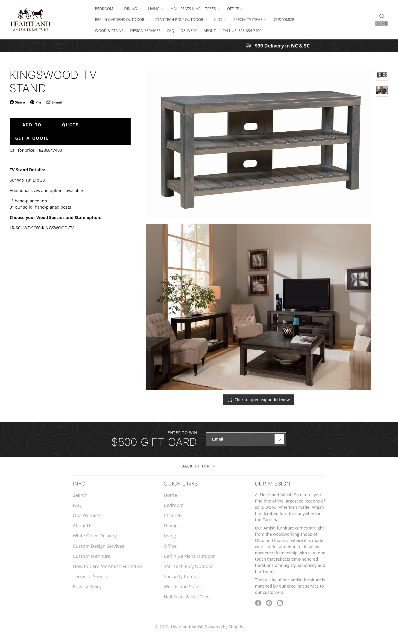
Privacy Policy (87, 586)
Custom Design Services (98, 546)
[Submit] (279, 439)
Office (233, 8)
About (210, 30)
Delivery (189, 30)
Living (154, 8)
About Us (83, 525)
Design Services (145, 30)
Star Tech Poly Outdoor (179, 19)
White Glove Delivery (95, 535)
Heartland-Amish (187, 627)
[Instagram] (280, 603)
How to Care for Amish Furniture (107, 566)
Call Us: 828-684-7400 (241, 30)
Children (173, 515)
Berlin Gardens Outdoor (119, 19)
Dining (130, 8)
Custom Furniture (91, 556)
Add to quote (50, 124)
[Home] (30, 20)
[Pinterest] (269, 603)
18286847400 (49, 150)
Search (80, 495)
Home (170, 495)
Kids (218, 19)
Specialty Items (248, 19)
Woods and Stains (183, 586)
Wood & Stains (109, 30)
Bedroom (104, 8)
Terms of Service (90, 576)
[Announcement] (199, 45)
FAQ (170, 30)
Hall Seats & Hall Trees (193, 8)
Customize (284, 19)
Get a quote (32, 138)
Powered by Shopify (224, 627)
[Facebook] (258, 603)
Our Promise (86, 515)
